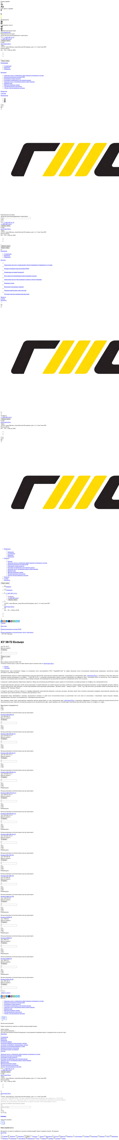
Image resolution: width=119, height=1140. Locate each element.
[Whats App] (4, 100)
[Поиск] (2, 105)
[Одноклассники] (4, 621)
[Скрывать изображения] (1, 23)
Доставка (7, 668)
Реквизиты (7, 69)
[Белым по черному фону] (1, 12)
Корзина (3, 1116)
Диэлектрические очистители (13, 86)
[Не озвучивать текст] (1, 29)
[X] (9, 621)
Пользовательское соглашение (10, 1049)
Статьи (3, 93)
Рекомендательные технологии (10, 1048)
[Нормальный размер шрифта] (2, 5)
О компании (7, 66)
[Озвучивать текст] (2, 27)
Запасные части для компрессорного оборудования (19, 81)
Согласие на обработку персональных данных (13, 1103)
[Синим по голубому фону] (1, 14)
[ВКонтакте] (2, 621)
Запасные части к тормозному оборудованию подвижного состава (24, 75)
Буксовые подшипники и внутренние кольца (17, 80)
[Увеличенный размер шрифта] (2, 7)
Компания (4, 63)
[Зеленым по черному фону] (1, 18)
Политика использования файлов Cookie (13, 1046)
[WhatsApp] (14, 621)
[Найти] (2, 220)
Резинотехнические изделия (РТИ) (14, 77)
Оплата (6, 666)
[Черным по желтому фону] (1, 16)
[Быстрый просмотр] (2, 707)
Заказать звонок (5, 40)
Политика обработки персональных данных (14, 1043)
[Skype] (16, 621)
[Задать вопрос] (2, 658)
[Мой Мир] (7, 621)
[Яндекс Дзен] (4, 102)
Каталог (4, 72)
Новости (4, 91)
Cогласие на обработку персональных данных (14, 1045)
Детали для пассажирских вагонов (14, 88)
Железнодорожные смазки (12, 85)
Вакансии (7, 67)
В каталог (4, 1132)
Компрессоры (8, 83)
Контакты (4, 95)
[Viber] (11, 621)
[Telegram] (4, 98)
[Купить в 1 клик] (2, 709)
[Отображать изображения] (2, 21)
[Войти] (1, 107)
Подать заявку (5, 60)
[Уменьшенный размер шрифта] (1, 3)
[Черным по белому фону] (1, 10)
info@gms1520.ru (6, 44)
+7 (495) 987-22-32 (8, 37)
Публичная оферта (6, 1041)
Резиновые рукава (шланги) (12, 78)
